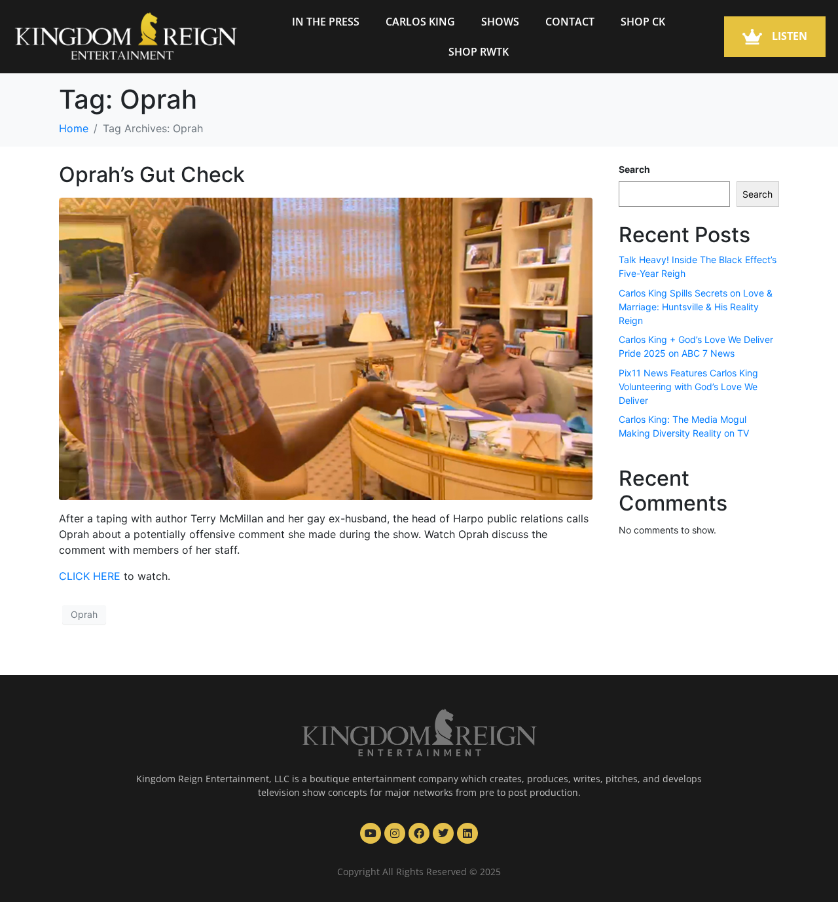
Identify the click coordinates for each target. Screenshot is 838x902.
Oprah (84, 614)
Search (634, 169)
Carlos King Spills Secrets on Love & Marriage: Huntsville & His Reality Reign (696, 306)
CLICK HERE (89, 576)
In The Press (325, 21)
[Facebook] (419, 833)
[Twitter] (443, 833)
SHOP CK (643, 21)
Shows (500, 21)
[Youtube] (370, 833)
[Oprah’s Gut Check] (325, 348)
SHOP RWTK (478, 52)
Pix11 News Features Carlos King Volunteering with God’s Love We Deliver (688, 386)
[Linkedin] (467, 833)
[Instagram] (394, 833)
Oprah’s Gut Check (152, 174)
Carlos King (420, 21)
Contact (569, 21)
